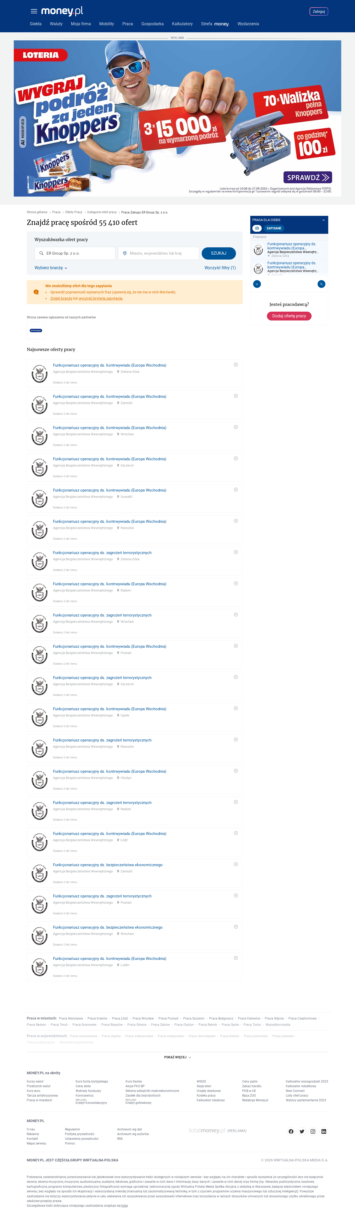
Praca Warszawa (71, 1018)
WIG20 (201, 1081)
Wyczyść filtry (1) (220, 268)
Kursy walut (35, 1081)
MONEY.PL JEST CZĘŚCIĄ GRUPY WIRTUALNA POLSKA (72, 1160)
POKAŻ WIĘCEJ (175, 1057)
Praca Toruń (59, 1025)
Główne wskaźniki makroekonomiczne (152, 1091)
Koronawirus (85, 1095)
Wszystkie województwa (77, 1042)
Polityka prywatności (79, 1134)
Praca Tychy (252, 1025)
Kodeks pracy (206, 1095)
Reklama (33, 1134)
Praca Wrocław (143, 1018)
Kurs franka (134, 1081)
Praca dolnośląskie (202, 1036)
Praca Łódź (120, 1018)
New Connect (295, 1091)
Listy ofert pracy (297, 1095)
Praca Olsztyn (184, 1025)
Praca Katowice (249, 1018)
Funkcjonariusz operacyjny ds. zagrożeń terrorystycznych (102, 552)
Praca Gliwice (136, 1025)
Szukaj (218, 253)
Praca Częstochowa (302, 1018)
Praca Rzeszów (112, 1025)
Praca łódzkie (229, 1036)
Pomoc (70, 1143)
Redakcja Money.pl (255, 1100)
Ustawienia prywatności (81, 1139)
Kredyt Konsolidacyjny (91, 1103)
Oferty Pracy (73, 212)
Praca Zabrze (160, 1025)
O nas (31, 1129)
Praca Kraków (97, 1018)
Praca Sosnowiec (85, 1025)
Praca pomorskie (256, 1036)
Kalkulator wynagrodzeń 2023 (307, 1081)
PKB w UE (249, 1091)
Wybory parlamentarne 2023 (306, 1100)
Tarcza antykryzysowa (42, 1095)
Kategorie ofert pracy (102, 212)
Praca (56, 212)
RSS (120, 1139)
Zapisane (274, 228)
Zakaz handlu (251, 1086)
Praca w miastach (39, 1100)
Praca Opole (230, 1025)
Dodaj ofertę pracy (289, 315)
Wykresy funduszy (88, 1091)
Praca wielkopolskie (139, 1036)
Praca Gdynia (274, 1018)
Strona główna (37, 212)
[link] (135, 373)
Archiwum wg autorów (133, 1134)
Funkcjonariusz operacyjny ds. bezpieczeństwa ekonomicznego (108, 865)
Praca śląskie (111, 1036)
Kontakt (32, 1139)
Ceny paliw (250, 1081)
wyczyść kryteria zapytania (100, 298)
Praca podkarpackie (41, 1042)
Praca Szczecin (194, 1018)
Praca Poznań (169, 1018)
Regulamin (72, 1129)
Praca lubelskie (283, 1036)
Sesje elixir (204, 1086)
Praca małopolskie (171, 1036)
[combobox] (75, 253)
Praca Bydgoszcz (221, 1018)
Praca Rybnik (208, 1025)
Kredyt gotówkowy (139, 1103)
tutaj (124, 1205)
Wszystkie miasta (278, 1025)
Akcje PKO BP (135, 1086)
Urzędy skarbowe (209, 1091)
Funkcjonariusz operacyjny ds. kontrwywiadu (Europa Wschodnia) (109, 365)
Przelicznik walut (38, 1086)
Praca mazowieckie (83, 1036)
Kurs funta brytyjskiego (92, 1081)
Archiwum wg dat (129, 1129)
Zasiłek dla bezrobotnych (143, 1095)
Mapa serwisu (36, 1143)
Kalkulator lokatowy (211, 1100)
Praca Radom (36, 1025)
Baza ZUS (249, 1095)
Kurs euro (33, 1091)
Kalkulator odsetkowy (301, 1086)
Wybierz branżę (49, 268)
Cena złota (83, 1086)
